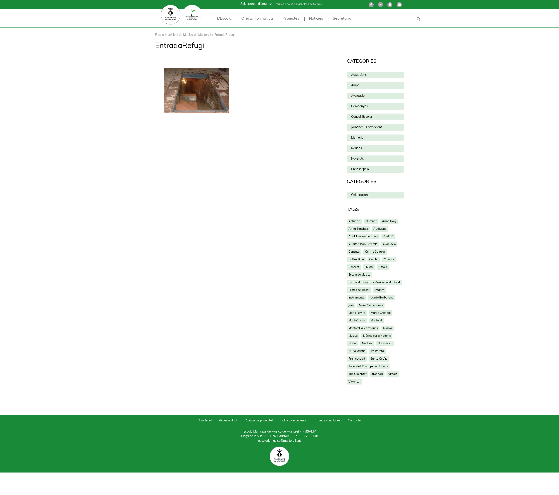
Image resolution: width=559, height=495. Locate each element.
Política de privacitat (259, 420)
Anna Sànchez (358, 229)
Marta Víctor (357, 320)
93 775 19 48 (309, 436)
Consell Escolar (361, 117)
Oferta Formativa (257, 19)
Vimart (392, 374)
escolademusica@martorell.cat (279, 441)
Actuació (354, 221)
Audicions (379, 229)
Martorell (377, 320)
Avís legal (205, 420)
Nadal (353, 343)
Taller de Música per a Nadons (368, 366)
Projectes (291, 19)
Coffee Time (356, 259)
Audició (388, 236)
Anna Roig (389, 221)
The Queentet (358, 374)
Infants (379, 290)
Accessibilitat (228, 420)
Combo (373, 259)
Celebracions (360, 195)
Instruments (356, 297)
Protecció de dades (327, 420)
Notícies (316, 19)
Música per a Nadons (377, 336)
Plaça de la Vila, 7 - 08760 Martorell (266, 436)
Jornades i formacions (366, 127)
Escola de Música (360, 274)
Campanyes (359, 106)
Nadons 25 (385, 343)
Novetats (357, 158)
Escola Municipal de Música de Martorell (374, 282)
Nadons (356, 148)
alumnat (371, 221)
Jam (351, 305)
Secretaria (342, 19)
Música (353, 336)
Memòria (357, 138)
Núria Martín (357, 351)
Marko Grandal (381, 313)
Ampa (355, 85)
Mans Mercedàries (371, 305)
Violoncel (354, 381)
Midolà (387, 328)
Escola (383, 267)
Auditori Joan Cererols (363, 244)
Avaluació (358, 96)
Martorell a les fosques (363, 328)
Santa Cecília (379, 358)
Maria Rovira (357, 313)
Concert (354, 267)
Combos (389, 259)
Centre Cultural (375, 251)
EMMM (368, 267)
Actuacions (359, 75)
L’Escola (224, 19)
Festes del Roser (359, 290)
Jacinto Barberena (381, 297)
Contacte (354, 420)
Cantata (354, 251)
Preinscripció (360, 169)
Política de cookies (293, 420)
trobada (377, 374)
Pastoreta (377, 351)
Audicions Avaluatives (363, 236)
